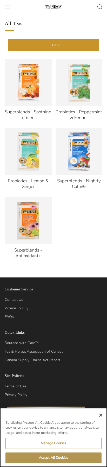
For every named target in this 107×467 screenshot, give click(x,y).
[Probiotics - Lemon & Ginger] (28, 151)
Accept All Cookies (53, 457)
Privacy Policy (16, 394)
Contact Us (14, 299)
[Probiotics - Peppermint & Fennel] (79, 82)
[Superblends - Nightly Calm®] (79, 151)
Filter (56, 45)
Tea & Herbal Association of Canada (34, 351)
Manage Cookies (53, 443)
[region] (53, 437)
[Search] (99, 6)
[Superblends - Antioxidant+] (28, 220)
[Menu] (7, 7)
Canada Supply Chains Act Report (32, 360)
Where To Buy (16, 308)
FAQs (9, 316)
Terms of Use (15, 386)
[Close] (100, 415)
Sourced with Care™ (22, 342)
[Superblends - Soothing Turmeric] (28, 82)
